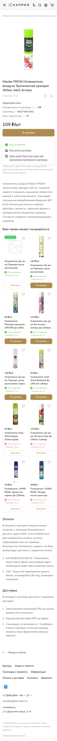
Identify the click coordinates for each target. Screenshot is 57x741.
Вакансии (46, 678)
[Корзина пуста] (52, 5)
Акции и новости (24, 665)
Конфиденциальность (14, 735)
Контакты (32, 678)
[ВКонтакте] (6, 687)
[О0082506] (28, 49)
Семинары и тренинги (15, 671)
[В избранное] (45, 96)
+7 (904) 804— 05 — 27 (16, 695)
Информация (38, 671)
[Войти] (45, 5)
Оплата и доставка (13, 678)
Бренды (7, 665)
